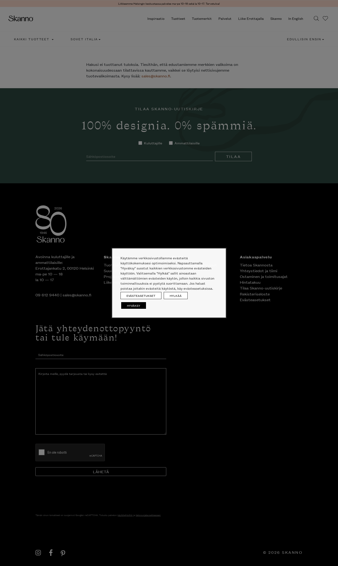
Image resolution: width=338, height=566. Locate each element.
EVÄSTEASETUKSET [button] (140, 295)
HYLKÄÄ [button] (176, 295)
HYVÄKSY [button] (133, 305)
